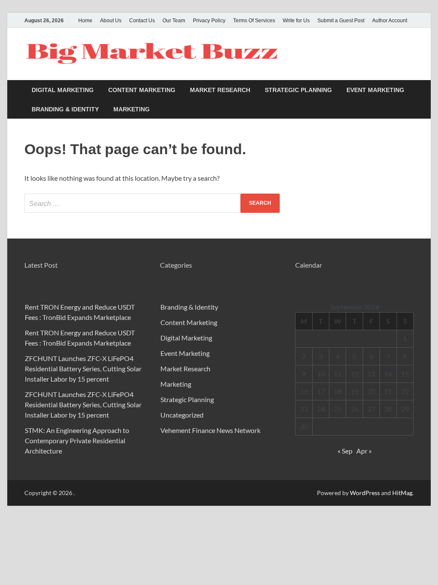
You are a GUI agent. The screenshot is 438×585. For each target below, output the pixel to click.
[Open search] (409, 90)
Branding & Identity (65, 109)
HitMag (402, 492)
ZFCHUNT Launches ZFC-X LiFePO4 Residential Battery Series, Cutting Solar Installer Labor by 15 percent (83, 368)
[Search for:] (152, 203)
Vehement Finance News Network (210, 430)
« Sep (344, 451)
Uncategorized (182, 415)
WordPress (365, 492)
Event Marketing (375, 90)
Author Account (389, 21)
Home (85, 21)
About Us (110, 21)
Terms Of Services (254, 21)
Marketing (131, 109)
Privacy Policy (209, 21)
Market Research (220, 90)
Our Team (174, 21)
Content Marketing (141, 90)
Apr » (364, 451)
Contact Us (142, 21)
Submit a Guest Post (340, 21)
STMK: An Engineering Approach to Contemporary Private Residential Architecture (77, 440)
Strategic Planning (298, 90)
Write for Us (296, 21)
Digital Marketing (63, 90)
